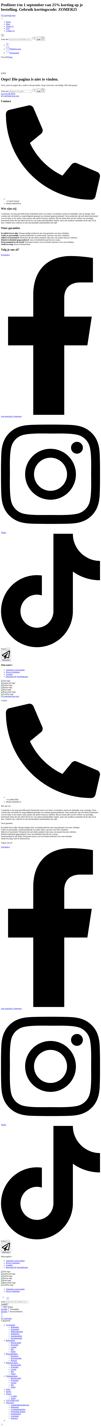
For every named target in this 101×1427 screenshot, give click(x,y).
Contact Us (10, 31)
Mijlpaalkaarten (17, 1332)
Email (3, 649)
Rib (12, 1349)
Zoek (39, 39)
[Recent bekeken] (7, 1299)
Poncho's (14, 1418)
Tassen (8, 1394)
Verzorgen (10, 1403)
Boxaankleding (12, 1354)
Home (8, 22)
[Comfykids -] (6, 1318)
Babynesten (10, 1340)
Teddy (13, 1398)
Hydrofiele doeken (18, 1412)
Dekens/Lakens (12, 1363)
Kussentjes (15, 1329)
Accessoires (10, 1325)
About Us (10, 26)
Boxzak (14, 1360)
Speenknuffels (16, 1336)
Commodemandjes (18, 1409)
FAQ (8, 29)
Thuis (10, 57)
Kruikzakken (16, 1414)
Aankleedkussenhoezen (20, 1405)
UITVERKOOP (12, 1400)
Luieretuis (15, 1416)
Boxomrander (16, 1358)
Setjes (8, 1389)
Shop (8, 24)
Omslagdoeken (12, 1376)
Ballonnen (15, 1327)
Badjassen (15, 1407)
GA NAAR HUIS (8, 94)
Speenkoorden (16, 1338)
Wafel (13, 1352)
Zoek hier (5, 39)
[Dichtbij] (2, 1307)
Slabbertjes (15, 1334)
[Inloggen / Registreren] (7, 45)
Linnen (13, 1347)
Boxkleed (14, 1356)
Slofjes (8, 1392)
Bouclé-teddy (16, 1343)
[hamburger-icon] (2, 18)
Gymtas (14, 1396)
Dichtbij (4, 1309)
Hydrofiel (14, 1345)
